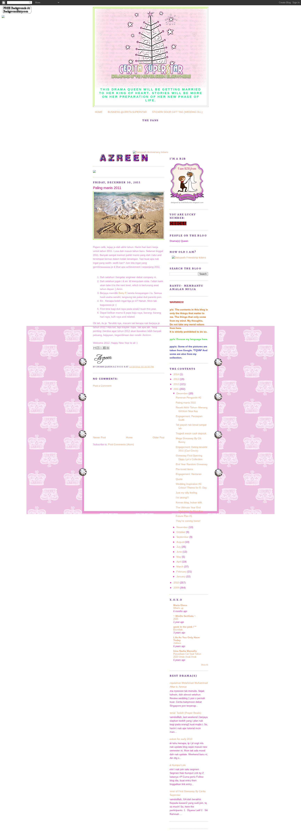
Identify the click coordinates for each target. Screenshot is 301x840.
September (182, 536)
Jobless (177, 643)
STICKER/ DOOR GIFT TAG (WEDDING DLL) (177, 112)
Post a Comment (102, 385)
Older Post (158, 437)
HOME (98, 112)
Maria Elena (180, 605)
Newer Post (99, 437)
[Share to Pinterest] (108, 348)
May (179, 556)
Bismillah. (178, 629)
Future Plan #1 (184, 516)
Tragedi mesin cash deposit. (191, 433)
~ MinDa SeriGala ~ (184, 616)
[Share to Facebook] (104, 348)
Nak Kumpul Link (176, 765)
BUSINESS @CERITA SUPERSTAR (127, 112)
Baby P (122, 293)
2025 (175, 619)
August (180, 542)
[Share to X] (101, 348)
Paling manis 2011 (107, 188)
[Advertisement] (119, 411)
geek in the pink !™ (184, 626)
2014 (176, 374)
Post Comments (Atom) (121, 444)
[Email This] (94, 348)
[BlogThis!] (98, 348)
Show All (204, 665)
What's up (178, 608)
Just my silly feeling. (187, 492)
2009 (176, 587)
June (179, 551)
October (181, 532)
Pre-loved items (184, 469)
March (180, 566)
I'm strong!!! (182, 497)
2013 (176, 379)
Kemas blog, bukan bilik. (189, 502)
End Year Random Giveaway (191, 464)
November (182, 527)
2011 (176, 389)
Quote (179, 479)
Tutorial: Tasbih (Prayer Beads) (184, 712)
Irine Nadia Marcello (185, 651)
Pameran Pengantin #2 (188, 397)
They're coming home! (188, 520)
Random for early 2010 (179, 739)
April (179, 561)
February (181, 571)
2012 (176, 384)
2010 (176, 582)
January (181, 576)
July (179, 546)
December (182, 393)
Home (129, 437)
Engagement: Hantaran (189, 474)
